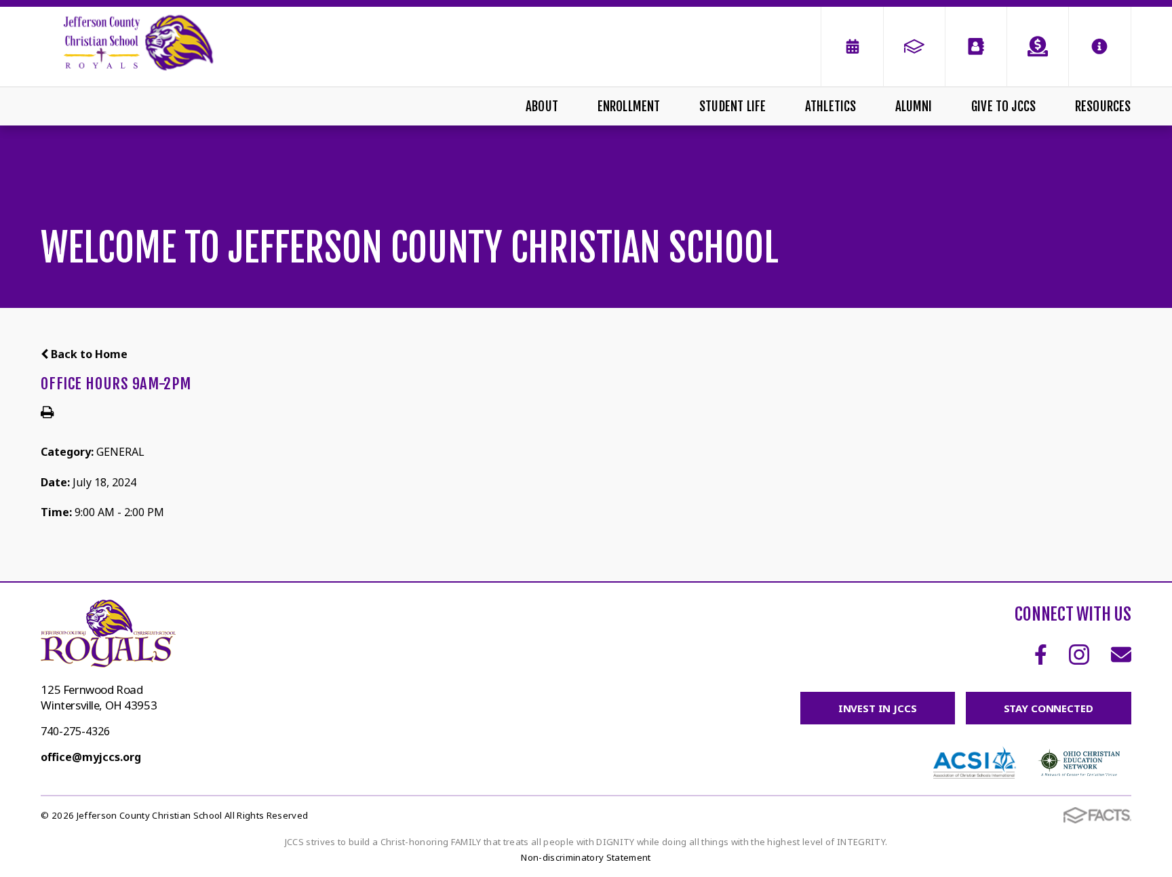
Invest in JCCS (877, 708)
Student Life (732, 106)
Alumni (913, 106)
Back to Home (88, 354)
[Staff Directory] (976, 46)
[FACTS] (914, 46)
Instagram (1079, 654)
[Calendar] (851, 46)
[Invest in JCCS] (1037, 46)
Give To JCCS (1003, 106)
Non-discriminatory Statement (585, 857)
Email (1121, 654)
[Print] (47, 413)
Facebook (1041, 654)
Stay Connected (1048, 708)
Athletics (831, 106)
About (542, 106)
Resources (1103, 106)
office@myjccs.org (91, 756)
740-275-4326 (75, 731)
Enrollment (629, 106)
